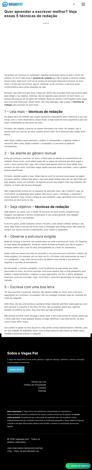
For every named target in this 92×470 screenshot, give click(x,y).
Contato (42, 388)
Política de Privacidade (35, 385)
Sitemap (42, 391)
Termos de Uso (38, 382)
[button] (74, 4)
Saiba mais (16, 369)
